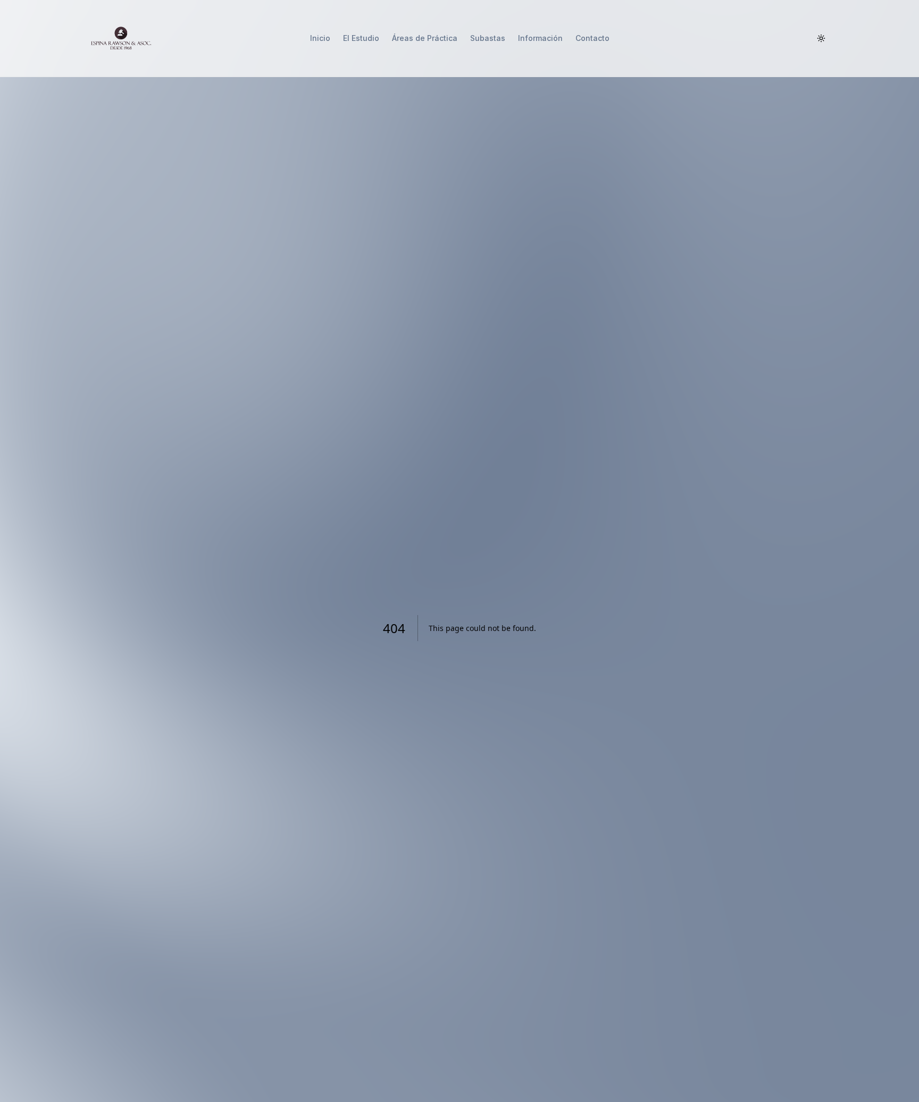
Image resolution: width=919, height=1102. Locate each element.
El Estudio (361, 38)
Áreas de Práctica (424, 38)
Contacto (592, 38)
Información (540, 38)
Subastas (487, 38)
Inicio (320, 38)
